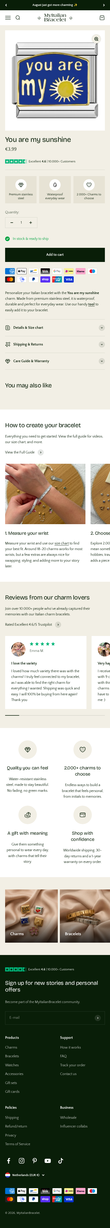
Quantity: (12, 212)
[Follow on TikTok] (60, 1160)
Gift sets (11, 1083)
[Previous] (6, 5)
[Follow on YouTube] (47, 1160)
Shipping (12, 1118)
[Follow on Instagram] (21, 1160)
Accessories (14, 1074)
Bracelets (12, 1056)
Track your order (72, 1065)
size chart (61, 543)
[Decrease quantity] (11, 222)
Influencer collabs (73, 1126)
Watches (12, 1065)
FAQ (63, 1056)
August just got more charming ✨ (55, 5)
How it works (70, 1047)
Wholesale (68, 1118)
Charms (11, 1047)
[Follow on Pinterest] (34, 1160)
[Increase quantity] (30, 222)
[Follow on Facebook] (8, 1160)
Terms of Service (17, 1144)
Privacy (10, 1135)
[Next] (104, 5)
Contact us (68, 1074)
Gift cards (12, 1092)
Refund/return (16, 1126)
